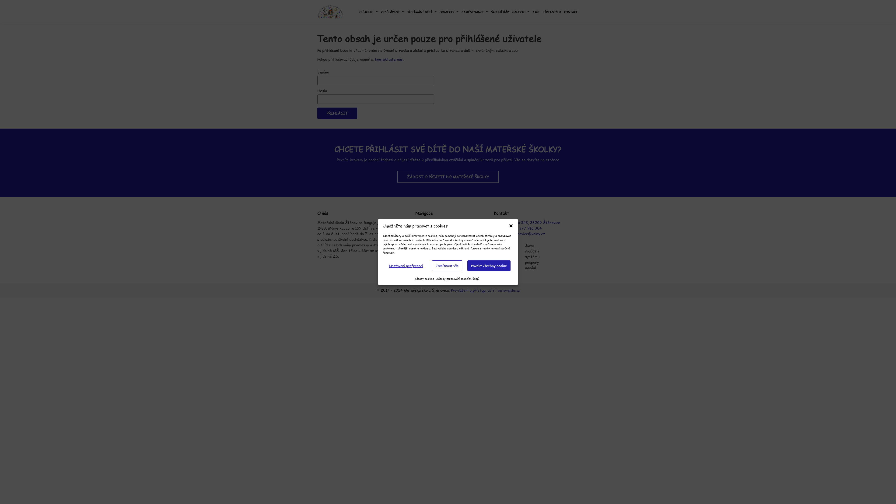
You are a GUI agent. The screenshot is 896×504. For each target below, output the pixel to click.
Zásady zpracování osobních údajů (457, 278)
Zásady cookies (424, 278)
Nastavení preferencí (406, 265)
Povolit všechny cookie (489, 265)
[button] (511, 226)
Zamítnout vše (447, 265)
